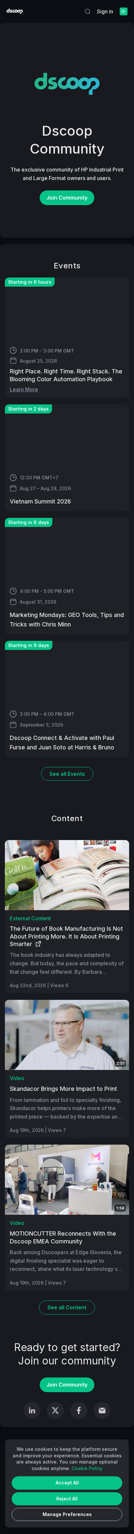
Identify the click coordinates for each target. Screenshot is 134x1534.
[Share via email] (102, 1410)
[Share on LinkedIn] (31, 1410)
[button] (87, 11)
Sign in (105, 11)
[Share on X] (55, 1410)
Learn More (24, 389)
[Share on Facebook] (78, 1410)
